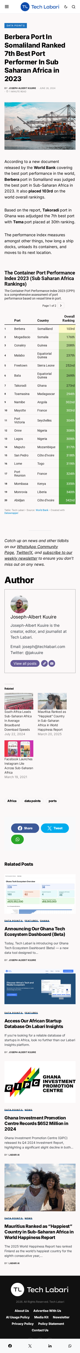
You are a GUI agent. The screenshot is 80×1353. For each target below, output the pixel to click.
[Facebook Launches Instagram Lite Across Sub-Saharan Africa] (18, 748)
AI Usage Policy (18, 1317)
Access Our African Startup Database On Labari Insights (33, 1023)
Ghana (44, 920)
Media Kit (41, 1317)
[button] (6, 6)
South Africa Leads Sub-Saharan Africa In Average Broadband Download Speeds (18, 720)
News (28, 1109)
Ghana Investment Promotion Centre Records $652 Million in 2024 (36, 1123)
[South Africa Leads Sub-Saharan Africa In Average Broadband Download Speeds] (18, 701)
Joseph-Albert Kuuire (33, 617)
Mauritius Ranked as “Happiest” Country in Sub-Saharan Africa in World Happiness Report (52, 720)
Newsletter (61, 1317)
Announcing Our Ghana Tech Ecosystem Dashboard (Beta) (34, 931)
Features (31, 920)
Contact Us (40, 1330)
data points (32, 801)
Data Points (16, 25)
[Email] (51, 663)
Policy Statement (51, 1324)
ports (52, 801)
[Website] (44, 663)
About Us (22, 1311)
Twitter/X (24, 552)
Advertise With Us (47, 1311)
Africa (11, 801)
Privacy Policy (23, 1324)
